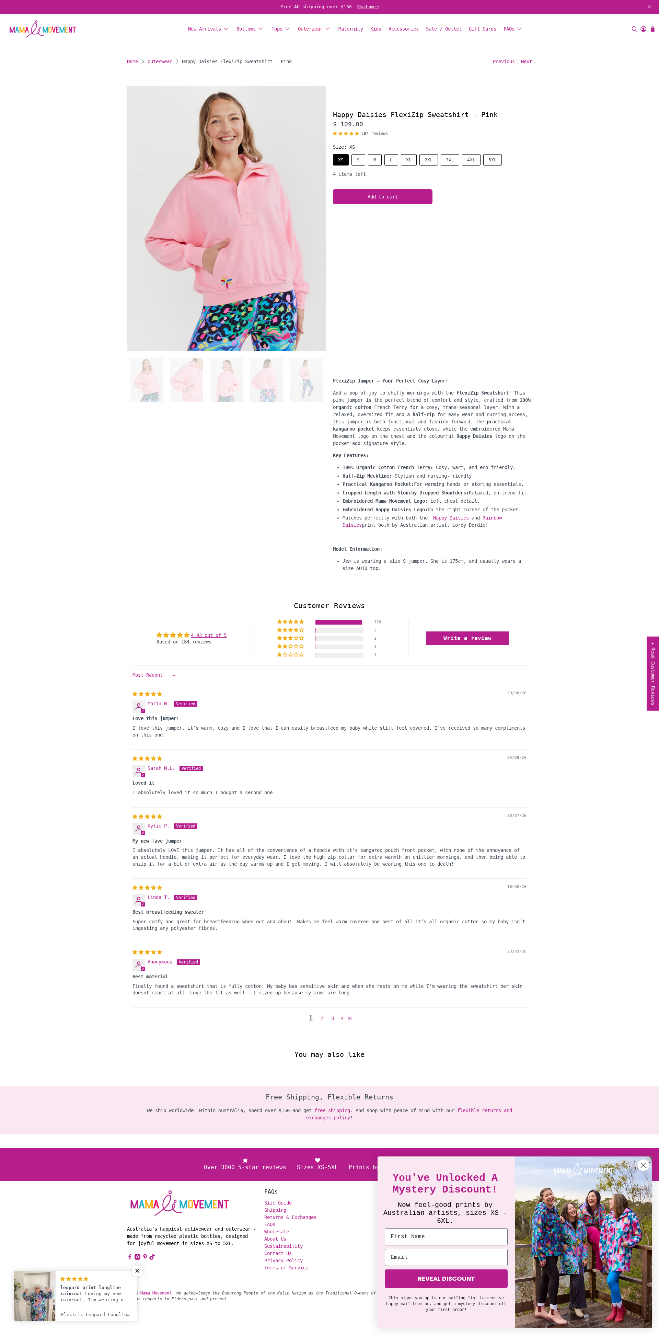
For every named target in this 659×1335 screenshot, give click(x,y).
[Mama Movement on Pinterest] (145, 1258)
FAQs (509, 29)
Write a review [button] (467, 638)
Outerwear (310, 29)
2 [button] (321, 1018)
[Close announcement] (649, 6)
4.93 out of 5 (209, 635)
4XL (471, 159)
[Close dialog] (643, 1165)
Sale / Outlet (444, 29)
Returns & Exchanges (290, 1217)
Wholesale (276, 1231)
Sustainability (283, 1246)
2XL (429, 159)
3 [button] (332, 1018)
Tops (276, 29)
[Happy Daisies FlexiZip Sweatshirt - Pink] (226, 218)
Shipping (275, 1210)
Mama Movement (156, 1293)
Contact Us (278, 1253)
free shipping (332, 1110)
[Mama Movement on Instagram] (137, 1258)
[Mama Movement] (42, 29)
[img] (147, 694)
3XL (450, 159)
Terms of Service (286, 1267)
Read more (368, 6)
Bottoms (246, 29)
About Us (275, 1239)
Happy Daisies (451, 518)
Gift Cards (482, 29)
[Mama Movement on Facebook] (130, 1258)
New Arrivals (204, 29)
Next (526, 61)
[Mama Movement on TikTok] (152, 1258)
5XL (492, 159)
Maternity (350, 29)
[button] (346, 133)
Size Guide (278, 1203)
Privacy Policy (283, 1260)
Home (132, 61)
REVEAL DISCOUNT (446, 1278)
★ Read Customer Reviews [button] (653, 673)
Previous (504, 61)
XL (409, 159)
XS (341, 159)
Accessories (404, 29)
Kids (375, 29)
